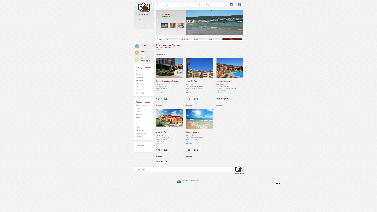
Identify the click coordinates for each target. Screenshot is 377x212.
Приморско (139, 124)
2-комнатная (139, 74)
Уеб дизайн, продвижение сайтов (191, 180)
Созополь (139, 136)
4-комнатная (139, 80)
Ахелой (138, 108)
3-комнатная (139, 77)
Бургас (138, 111)
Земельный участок (142, 93)
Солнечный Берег (141, 133)
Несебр (138, 117)
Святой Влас (140, 130)
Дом (137, 86)
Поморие (138, 121)
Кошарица (139, 114)
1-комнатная (139, 71)
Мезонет (138, 89)
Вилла (138, 83)
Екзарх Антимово (141, 105)
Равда (138, 127)
